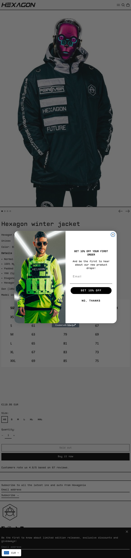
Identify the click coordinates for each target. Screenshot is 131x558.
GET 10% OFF (91, 290)
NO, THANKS (91, 300)
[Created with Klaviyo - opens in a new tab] (65, 325)
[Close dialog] (113, 235)
